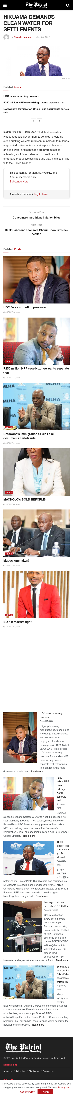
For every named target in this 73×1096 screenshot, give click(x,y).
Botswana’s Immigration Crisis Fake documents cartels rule (36, 110)
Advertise (20, 1071)
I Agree (45, 1091)
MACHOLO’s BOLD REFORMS (24, 499)
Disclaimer (34, 1071)
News (9, 300)
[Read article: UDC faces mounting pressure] (36, 279)
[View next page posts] (39, 120)
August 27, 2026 (12, 312)
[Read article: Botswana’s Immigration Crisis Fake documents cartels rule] (36, 406)
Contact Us (48, 1071)
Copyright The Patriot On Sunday (26, 1057)
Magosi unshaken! (16, 560)
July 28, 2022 (43, 37)
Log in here (41, 194)
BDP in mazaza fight (17, 622)
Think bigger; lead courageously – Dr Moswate (63, 849)
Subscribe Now (19, 181)
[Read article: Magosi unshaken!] (36, 533)
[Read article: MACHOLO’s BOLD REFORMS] (36, 472)
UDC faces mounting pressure (21, 96)
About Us (7, 1071)
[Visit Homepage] (36, 5)
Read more (37, 771)
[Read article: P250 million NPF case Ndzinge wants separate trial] (36, 341)
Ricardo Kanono (22, 37)
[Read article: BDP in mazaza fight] (36, 594)
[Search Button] (68, 5)
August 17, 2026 (12, 626)
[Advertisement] (36, 670)
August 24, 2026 (12, 504)
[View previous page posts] (33, 120)
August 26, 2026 (12, 443)
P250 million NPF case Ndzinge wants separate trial (33, 102)
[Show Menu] (5, 5)
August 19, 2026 (12, 565)
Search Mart (59, 1057)
